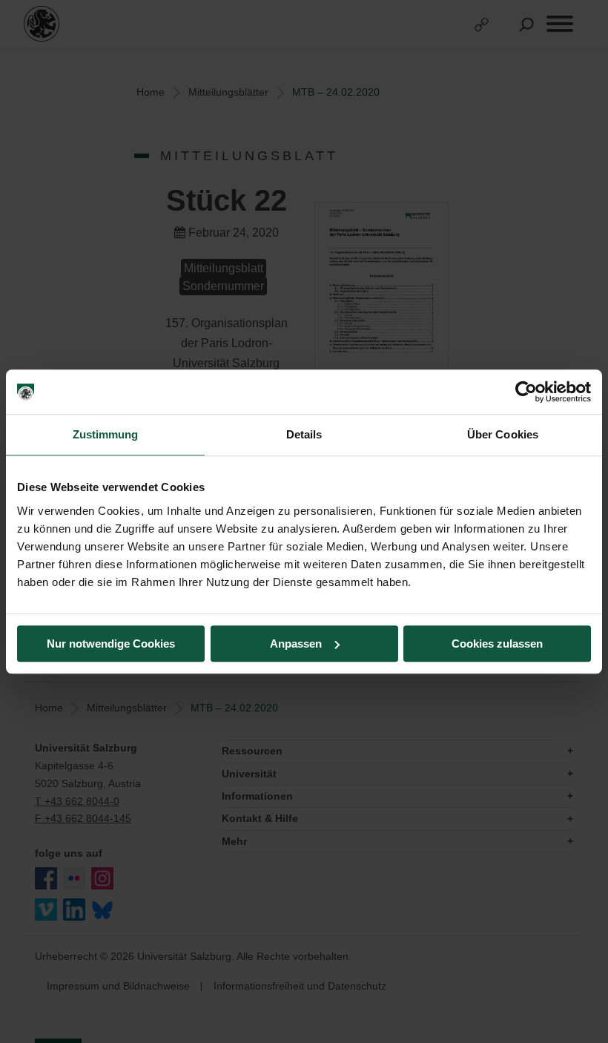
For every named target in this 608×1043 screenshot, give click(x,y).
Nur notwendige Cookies (111, 643)
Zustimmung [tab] (106, 434)
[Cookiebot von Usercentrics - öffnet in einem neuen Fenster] (526, 392)
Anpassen (296, 643)
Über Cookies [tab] (502, 434)
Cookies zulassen (497, 643)
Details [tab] (304, 434)
